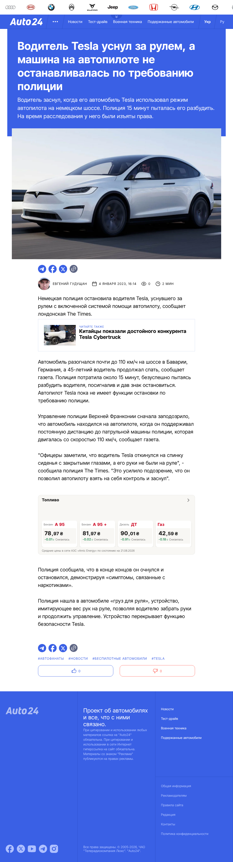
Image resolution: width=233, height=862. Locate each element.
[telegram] (42, 269)
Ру (222, 21)
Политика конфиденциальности (184, 834)
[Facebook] (10, 849)
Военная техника (127, 21)
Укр (207, 21)
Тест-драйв (97, 21)
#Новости (78, 659)
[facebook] (52, 269)
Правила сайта (172, 805)
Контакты (168, 824)
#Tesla (158, 659)
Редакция (168, 815)
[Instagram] (54, 849)
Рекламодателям (174, 796)
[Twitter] (21, 849)
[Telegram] (43, 849)
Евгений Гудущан (70, 284)
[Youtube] (32, 849)
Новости (75, 21)
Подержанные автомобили (171, 21)
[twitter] (63, 269)
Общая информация (176, 786)
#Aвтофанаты (51, 659)
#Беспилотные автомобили (120, 659)
